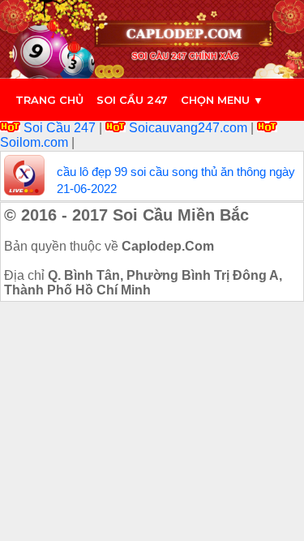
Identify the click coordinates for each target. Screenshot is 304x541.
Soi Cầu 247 (59, 128)
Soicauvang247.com (188, 128)
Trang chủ (49, 99)
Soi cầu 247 (132, 99)
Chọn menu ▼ (222, 99)
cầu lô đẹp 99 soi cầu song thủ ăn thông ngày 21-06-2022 (176, 180)
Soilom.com (35, 142)
